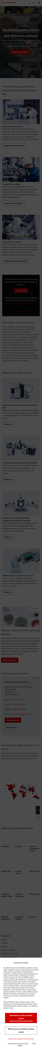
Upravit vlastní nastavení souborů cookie (21, 1039)
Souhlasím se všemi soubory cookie (21, 1018)
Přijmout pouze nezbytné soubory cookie (21, 1030)
